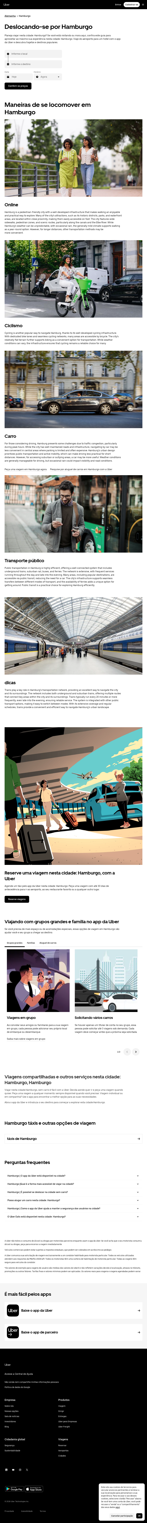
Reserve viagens (17, 899)
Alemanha (10, 16)
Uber (6, 4)
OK (139, 1516)
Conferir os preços (18, 86)
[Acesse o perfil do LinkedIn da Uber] (6, 1469)
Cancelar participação (122, 1516)
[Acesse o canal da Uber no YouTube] (13, 1469)
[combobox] (11, 54)
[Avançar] (136, 1052)
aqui (118, 1507)
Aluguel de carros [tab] (47, 943)
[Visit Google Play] (14, 1489)
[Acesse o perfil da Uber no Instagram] (20, 1469)
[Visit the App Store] (34, 1489)
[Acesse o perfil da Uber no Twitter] (27, 1469)
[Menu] (143, 4)
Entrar (118, 4)
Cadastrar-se (131, 4)
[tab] (61, 942)
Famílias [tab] (31, 943)
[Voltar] (127, 1052)
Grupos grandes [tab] (14, 943)
